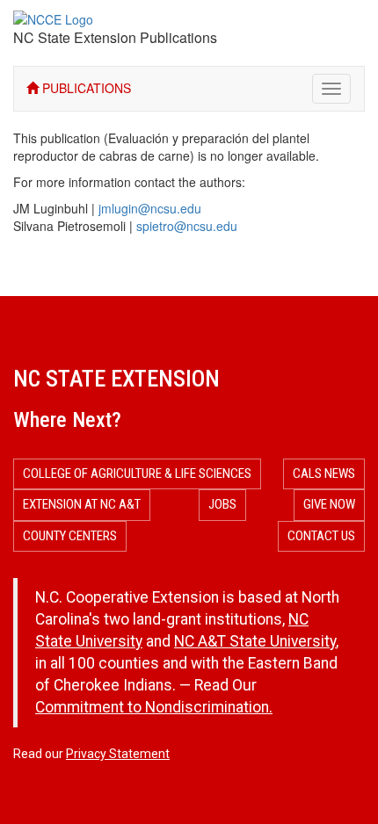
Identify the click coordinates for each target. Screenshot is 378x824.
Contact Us (321, 536)
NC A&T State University (255, 641)
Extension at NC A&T (82, 504)
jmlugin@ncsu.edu (149, 208)
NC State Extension (116, 378)
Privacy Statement (118, 754)
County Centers (70, 536)
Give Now (329, 504)
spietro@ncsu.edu (186, 226)
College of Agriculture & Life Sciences (137, 473)
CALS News (324, 473)
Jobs (222, 504)
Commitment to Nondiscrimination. (154, 707)
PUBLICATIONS (85, 88)
